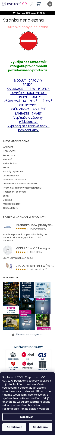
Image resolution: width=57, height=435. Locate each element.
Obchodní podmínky (14, 179)
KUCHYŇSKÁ (35, 93)
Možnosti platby (11, 203)
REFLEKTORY (27, 105)
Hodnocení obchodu (14, 191)
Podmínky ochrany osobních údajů (22, 187)
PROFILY (44, 89)
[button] (28, 45)
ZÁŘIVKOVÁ (12, 101)
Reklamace (9, 155)
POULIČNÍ (39, 109)
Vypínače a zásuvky (28, 117)
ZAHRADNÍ (22, 113)
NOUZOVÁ (31, 101)
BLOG (6, 167)
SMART (36, 113)
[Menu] (50, 4)
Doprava (7, 199)
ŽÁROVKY (36, 80)
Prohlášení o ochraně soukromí (20, 183)
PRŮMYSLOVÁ (24, 107)
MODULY (21, 80)
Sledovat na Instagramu (29, 334)
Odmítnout (14, 427)
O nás (6, 195)
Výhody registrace (13, 171)
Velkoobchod (10, 163)
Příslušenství (28, 122)
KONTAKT (8, 147)
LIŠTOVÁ (47, 101)
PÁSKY (27, 84)
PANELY (36, 97)
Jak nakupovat (11, 175)
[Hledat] (32, 4)
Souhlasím (40, 427)
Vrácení (7, 159)
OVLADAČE (20, 86)
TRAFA (32, 89)
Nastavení (27, 417)
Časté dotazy (10, 208)
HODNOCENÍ (9, 151)
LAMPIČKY (17, 93)
